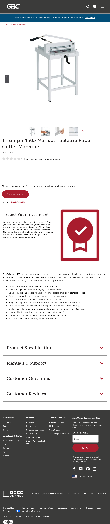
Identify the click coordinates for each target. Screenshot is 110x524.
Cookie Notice (46, 507)
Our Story (7, 422)
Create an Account (57, 422)
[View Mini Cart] (94, 6)
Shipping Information (35, 430)
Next (83, 131)
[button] (102, 7)
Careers (6, 444)
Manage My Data (93, 507)
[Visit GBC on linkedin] (96, 469)
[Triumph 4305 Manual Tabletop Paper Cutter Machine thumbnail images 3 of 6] (59, 131)
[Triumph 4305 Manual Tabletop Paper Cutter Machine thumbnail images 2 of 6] (45, 131)
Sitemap (7, 511)
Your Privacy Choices (30, 511)
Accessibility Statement (69, 507)
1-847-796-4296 (18, 202)
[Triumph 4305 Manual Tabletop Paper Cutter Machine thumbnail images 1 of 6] (32, 131)
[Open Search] (87, 6)
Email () (80, 432)
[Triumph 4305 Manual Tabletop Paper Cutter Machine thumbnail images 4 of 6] (73, 131)
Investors (7, 448)
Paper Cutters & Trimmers (16, 25)
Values (5, 452)
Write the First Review (49, 159)
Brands (6, 455)
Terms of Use (28, 507)
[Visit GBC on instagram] (82, 469)
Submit (85, 447)
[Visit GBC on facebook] (75, 469)
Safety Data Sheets (33, 437)
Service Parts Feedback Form (35, 442)
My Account (54, 426)
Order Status (54, 430)
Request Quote (15, 194)
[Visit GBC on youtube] (89, 469)
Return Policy (31, 433)
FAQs (5, 426)
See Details (90, 17)
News (5, 430)
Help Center (31, 426)
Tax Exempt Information (59, 433)
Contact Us (30, 422)
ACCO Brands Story (11, 440)
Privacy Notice (79, 461)
